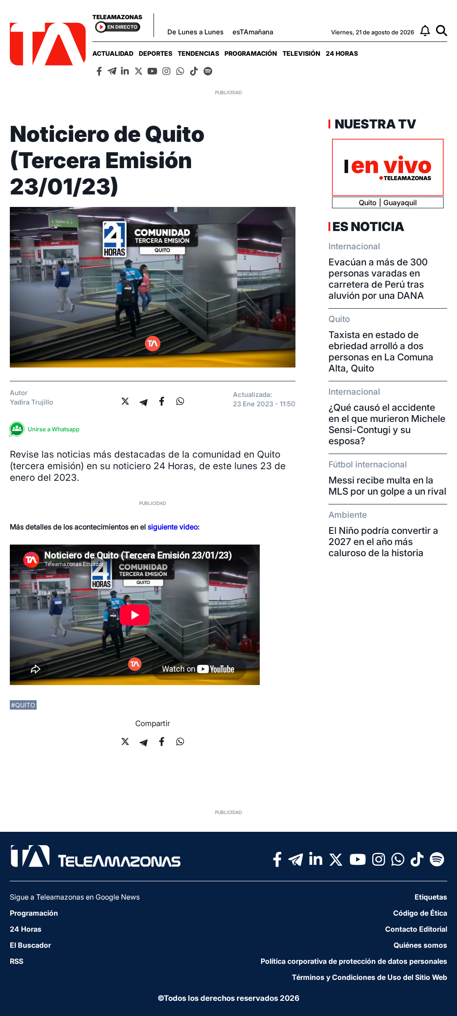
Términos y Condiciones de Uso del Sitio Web (369, 977)
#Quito (23, 705)
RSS (16, 961)
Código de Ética (420, 913)
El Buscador (30, 945)
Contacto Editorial (416, 929)
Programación (250, 53)
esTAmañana (253, 32)
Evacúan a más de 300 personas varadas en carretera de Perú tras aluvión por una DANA (378, 278)
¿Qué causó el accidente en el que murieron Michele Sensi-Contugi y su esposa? (386, 424)
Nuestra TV (374, 124)
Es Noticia (368, 226)
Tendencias (198, 53)
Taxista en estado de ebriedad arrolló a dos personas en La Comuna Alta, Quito (380, 351)
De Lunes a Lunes (195, 32)
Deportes (155, 53)
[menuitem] (112, 53)
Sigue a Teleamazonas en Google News (75, 896)
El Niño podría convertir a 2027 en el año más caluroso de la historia (383, 541)
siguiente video (173, 526)
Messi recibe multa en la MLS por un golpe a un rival (387, 486)
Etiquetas (431, 896)
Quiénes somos (420, 945)
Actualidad (112, 53)
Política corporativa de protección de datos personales (354, 961)
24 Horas (342, 53)
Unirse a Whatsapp (53, 429)
